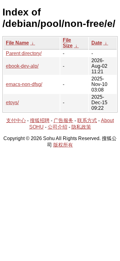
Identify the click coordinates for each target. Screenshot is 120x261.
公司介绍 (57, 127)
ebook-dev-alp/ (22, 66)
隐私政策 (81, 127)
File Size (68, 42)
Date (96, 42)
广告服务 (63, 120)
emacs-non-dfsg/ (24, 84)
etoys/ (12, 102)
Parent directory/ (24, 53)
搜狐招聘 (40, 120)
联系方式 (87, 120)
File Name (17, 42)
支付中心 (16, 120)
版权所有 (63, 145)
